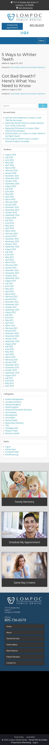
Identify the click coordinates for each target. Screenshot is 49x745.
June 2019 (9, 380)
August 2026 (10, 154)
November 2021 (12, 304)
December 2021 (12, 302)
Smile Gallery (11, 644)
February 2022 (11, 296)
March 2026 (10, 168)
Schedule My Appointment (24, 542)
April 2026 (9, 165)
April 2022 (9, 291)
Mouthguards (11, 415)
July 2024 (9, 220)
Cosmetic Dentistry (13, 402)
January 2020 (10, 362)
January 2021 (10, 330)
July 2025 (9, 189)
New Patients (12, 650)
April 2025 (9, 196)
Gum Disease (10, 412)
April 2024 (9, 228)
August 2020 (10, 344)
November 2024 (12, 210)
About (9, 632)
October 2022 (11, 275)
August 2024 (10, 217)
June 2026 (9, 160)
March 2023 (10, 262)
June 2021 (9, 317)
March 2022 (10, 294)
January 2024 (10, 236)
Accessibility (30, 737)
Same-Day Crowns (24, 582)
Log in (8, 446)
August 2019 (10, 375)
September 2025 (12, 183)
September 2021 (12, 309)
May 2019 (9, 383)
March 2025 (10, 199)
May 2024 (9, 225)
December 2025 (12, 175)
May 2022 (9, 288)
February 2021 (11, 328)
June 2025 (9, 191)
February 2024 (11, 233)
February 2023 (11, 265)
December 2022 (12, 270)
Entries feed (10, 449)
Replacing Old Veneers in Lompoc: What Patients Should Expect (22, 129)
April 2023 (9, 260)
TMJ (7, 425)
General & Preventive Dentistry (32, 67)
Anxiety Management (14, 399)
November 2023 (12, 241)
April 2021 (9, 323)
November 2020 (12, 336)
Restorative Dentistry (14, 423)
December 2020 (12, 333)
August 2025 (10, 186)
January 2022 (10, 299)
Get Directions (25, 7)
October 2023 (11, 244)
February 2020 (11, 359)
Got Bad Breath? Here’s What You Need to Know (19, 80)
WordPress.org (11, 454)
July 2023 (9, 252)
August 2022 (10, 281)
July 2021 (9, 315)
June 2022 (9, 286)
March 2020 (10, 357)
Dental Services (12, 638)
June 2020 (9, 349)
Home (9, 626)
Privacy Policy (19, 737)
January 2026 (10, 173)
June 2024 (9, 223)
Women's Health (12, 433)
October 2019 (11, 370)
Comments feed (12, 452)
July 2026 (9, 157)
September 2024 (12, 215)
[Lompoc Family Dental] (24, 17)
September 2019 (12, 373)
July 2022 (9, 283)
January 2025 (10, 204)
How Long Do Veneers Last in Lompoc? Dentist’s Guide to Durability (22, 140)
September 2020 (12, 341)
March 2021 (10, 325)
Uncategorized (11, 428)
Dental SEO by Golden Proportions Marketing (29, 741)
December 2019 (12, 365)
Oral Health (14, 67)
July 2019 (9, 378)
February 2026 (11, 170)
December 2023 (12, 239)
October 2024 (11, 212)
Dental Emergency (13, 404)
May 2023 (9, 257)
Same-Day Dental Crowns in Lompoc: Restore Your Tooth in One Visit (24, 124)
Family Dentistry (24, 501)
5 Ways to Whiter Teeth (19, 57)
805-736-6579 (37, 25)
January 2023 (10, 267)
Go (43, 105)
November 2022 (12, 273)
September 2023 (12, 246)
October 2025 (11, 181)
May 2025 (9, 194)
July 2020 (9, 346)
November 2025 (12, 178)
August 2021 (10, 312)
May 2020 (9, 351)
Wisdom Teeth (11, 430)
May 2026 (9, 162)
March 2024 (10, 231)
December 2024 (12, 207)
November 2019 (12, 367)
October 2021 (11, 307)
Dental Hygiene (11, 407)
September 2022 (12, 278)
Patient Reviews (13, 657)
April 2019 (9, 386)
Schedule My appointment (12, 26)
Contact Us (11, 663)
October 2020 (11, 338)
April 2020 (9, 354)
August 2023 (10, 249)
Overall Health (11, 420)
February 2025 (11, 202)
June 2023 (9, 254)
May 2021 (9, 320)
